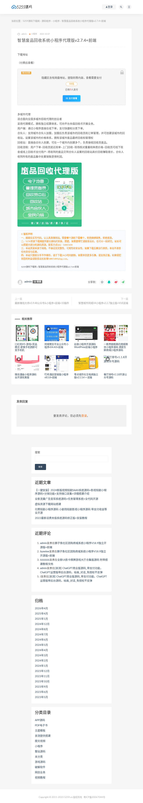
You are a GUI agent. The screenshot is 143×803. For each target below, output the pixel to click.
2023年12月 (42, 671)
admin (28, 281)
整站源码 (40, 751)
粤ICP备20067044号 (94, 797)
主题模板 (40, 730)
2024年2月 (41, 660)
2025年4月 (41, 613)
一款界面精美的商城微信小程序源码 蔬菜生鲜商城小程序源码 (116, 347)
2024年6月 (41, 640)
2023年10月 (42, 681)
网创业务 (40, 772)
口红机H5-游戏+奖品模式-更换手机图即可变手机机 (26, 347)
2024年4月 (41, 650)
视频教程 (40, 777)
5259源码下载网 (31, 21)
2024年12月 (42, 624)
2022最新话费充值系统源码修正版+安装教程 (61, 518)
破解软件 (40, 767)
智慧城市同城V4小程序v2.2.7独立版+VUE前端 (103, 303)
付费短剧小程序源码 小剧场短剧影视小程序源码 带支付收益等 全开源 (71, 511)
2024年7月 (41, 634)
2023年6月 (41, 692)
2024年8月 (41, 629)
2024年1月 (41, 666)
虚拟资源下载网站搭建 (48, 504)
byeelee (44, 551)
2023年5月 (41, 697)
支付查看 (72, 98)
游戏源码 (40, 762)
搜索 (37, 452)
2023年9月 (41, 687)
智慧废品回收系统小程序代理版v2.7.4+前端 (58, 267)
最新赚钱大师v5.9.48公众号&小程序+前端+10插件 (42, 303)
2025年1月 (41, 619)
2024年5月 (41, 645)
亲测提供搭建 (43, 736)
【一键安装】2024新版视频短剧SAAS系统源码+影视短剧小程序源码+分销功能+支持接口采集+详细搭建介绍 (71, 492)
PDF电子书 (41, 725)
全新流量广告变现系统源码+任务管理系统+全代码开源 (66, 499)
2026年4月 (41, 608)
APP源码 (40, 720)
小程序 (56, 21)
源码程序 (46, 21)
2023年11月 (42, 676)
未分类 (39, 756)
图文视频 (40, 741)
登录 (84, 415)
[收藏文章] (102, 282)
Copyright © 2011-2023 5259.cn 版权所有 (60, 797)
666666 (45, 560)
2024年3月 (41, 655)
